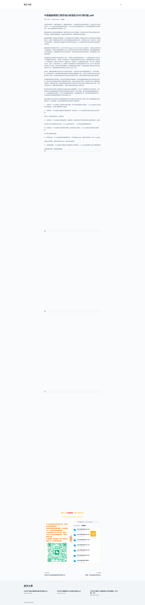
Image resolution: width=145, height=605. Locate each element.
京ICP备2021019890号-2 (41, 602)
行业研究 (62, 19)
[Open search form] (120, 4)
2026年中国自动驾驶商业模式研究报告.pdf (35, 591)
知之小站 (27, 4)
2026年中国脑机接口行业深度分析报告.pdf (69, 591)
